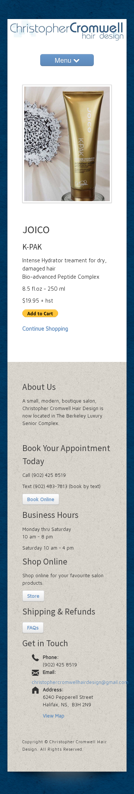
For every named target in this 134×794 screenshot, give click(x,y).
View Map (53, 716)
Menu (64, 60)
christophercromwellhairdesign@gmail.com (80, 682)
